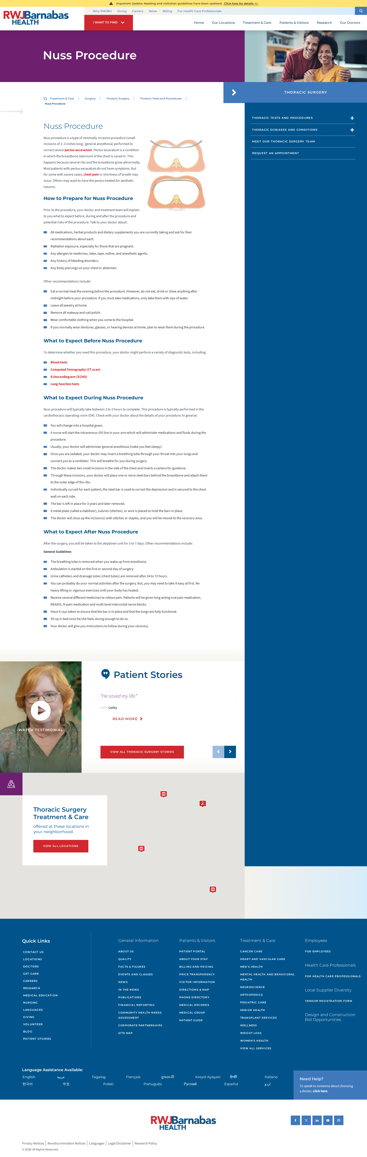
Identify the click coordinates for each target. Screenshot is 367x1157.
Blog (27, 1031)
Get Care (31, 973)
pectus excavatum (78, 149)
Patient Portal (192, 951)
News (153, 11)
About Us (126, 951)
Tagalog (99, 1077)
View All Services (255, 1048)
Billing (167, 11)
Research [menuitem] (324, 23)
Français (133, 1077)
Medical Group (192, 1012)
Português (153, 1084)
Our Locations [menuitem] (223, 23)
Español (231, 1084)
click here (320, 1091)
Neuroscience (252, 987)
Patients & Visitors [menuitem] (294, 23)
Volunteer (33, 1024)
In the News (128, 989)
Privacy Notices (33, 1143)
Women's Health (254, 1040)
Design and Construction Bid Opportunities (330, 1017)
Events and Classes (135, 974)
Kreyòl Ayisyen (207, 1077)
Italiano (271, 1077)
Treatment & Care (62, 98)
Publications (129, 997)
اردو (267, 1084)
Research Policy (146, 1143)
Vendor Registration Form (328, 1000)
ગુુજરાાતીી (167, 1077)
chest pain (91, 174)
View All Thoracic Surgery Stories (142, 751)
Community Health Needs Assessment (140, 1015)
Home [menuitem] (199, 23)
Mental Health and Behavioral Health (267, 977)
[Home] (42, 18)
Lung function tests (65, 383)
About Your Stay (193, 959)
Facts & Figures (131, 966)
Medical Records (194, 1005)
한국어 (28, 1084)
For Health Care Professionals (200, 11)
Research (31, 988)
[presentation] (168, 707)
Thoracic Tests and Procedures (161, 98)
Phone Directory (194, 997)
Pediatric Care (253, 1002)
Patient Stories (37, 1038)
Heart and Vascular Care (262, 959)
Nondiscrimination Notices (67, 1143)
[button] (361, 11)
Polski (108, 1084)
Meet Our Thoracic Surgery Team (283, 141)
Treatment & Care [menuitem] (257, 23)
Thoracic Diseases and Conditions (284, 129)
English (29, 1077)
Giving (122, 11)
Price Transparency (197, 974)
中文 (66, 1084)
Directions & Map (194, 989)
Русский (190, 1084)
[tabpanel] (41, 717)
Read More (125, 719)
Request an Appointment (275, 153)
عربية (61, 1077)
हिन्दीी (233, 1077)
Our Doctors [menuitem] (350, 23)
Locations (32, 959)
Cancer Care (251, 951)
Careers (137, 11)
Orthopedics (251, 994)
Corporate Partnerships (140, 1025)
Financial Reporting (136, 1005)
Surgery (90, 98)
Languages (33, 1009)
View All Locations (61, 846)
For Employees (318, 951)
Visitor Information (197, 982)
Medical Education (40, 995)
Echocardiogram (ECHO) (69, 376)
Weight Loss (251, 1033)
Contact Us (33, 952)
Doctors (31, 966)
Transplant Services (258, 1017)
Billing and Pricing (196, 966)
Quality (124, 959)
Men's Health (251, 966)
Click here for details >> (241, 3)
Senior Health (252, 1010)
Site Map (125, 1033)
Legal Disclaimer (119, 1143)
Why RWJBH (102, 11)
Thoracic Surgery (117, 98)
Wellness (248, 1025)
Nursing (30, 1002)
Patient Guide (191, 1020)
